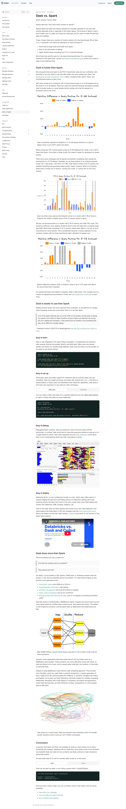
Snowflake (83, 389)
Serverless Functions (8, 39)
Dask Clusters (6, 42)
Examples (23, 3)
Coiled (71, 513)
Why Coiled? (6, 23)
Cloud (83, 763)
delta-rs (86, 380)
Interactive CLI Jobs (8, 52)
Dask (37, 42)
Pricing (4, 147)
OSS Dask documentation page (72, 58)
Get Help (4, 84)
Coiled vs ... (5, 105)
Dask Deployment (7, 108)
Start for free (119, 3)
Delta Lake (52, 389)
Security (4, 154)
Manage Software (7, 74)
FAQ (3, 157)
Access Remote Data (8, 96)
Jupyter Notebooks (8, 45)
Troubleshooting (7, 130)
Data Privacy (6, 144)
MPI (3, 59)
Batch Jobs (5, 36)
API (3, 124)
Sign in (110, 3)
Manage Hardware (7, 71)
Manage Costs (6, 81)
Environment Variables (9, 137)
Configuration (6, 140)
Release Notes (6, 134)
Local (52, 763)
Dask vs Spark (6, 112)
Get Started (5, 27)
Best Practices (6, 127)
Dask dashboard (81, 435)
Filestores (5, 93)
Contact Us (102, 3)
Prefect (4, 49)
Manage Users (6, 77)
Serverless (5, 115)
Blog (30, 3)
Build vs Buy (6, 150)
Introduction (6, 20)
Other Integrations (7, 62)
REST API (5, 55)
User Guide (15, 3)
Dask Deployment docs (87, 511)
